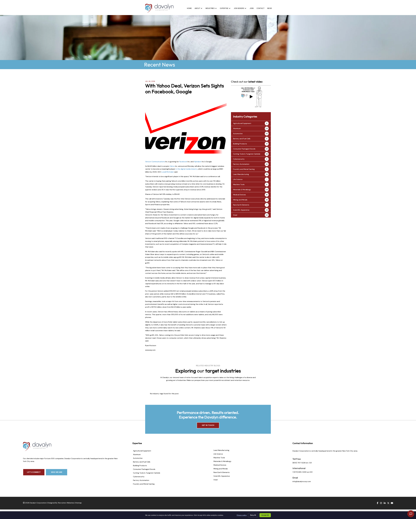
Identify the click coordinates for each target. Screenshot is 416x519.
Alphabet (197, 161)
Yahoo (172, 166)
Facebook (183, 161)
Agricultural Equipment (242, 123)
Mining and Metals (240, 200)
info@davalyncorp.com (301, 481)
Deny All (253, 515)
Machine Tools (239, 184)
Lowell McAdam (167, 172)
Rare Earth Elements (241, 205)
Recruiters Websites (66, 503)
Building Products (240, 144)
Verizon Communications (155, 161)
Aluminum (237, 128)
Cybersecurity (239, 159)
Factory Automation (241, 164)
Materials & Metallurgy (242, 189)
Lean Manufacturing (241, 174)
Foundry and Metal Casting (244, 169)
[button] (201, 8)
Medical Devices (239, 195)
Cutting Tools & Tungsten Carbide (246, 154)
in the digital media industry (186, 169)
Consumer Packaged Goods (244, 149)
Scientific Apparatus (241, 210)
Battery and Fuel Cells (241, 138)
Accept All (265, 515)
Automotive (238, 133)
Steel (235, 215)
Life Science (237, 179)
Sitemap (78, 503)
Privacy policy (242, 515)
